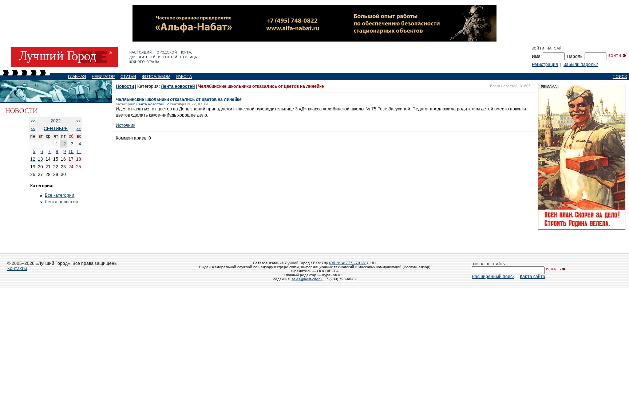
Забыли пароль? (580, 64)
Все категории (59, 195)
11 (78, 151)
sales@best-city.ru (307, 279)
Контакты (17, 268)
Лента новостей (61, 201)
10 (71, 151)
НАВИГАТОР (103, 76)
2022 (56, 121)
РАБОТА (184, 76)
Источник (125, 125)
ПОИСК (620, 76)
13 (40, 159)
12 (32, 159)
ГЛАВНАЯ (77, 76)
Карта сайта (532, 276)
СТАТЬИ (128, 76)
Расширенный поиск (493, 276)
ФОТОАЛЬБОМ (156, 76)
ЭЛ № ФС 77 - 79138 (348, 263)
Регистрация (545, 64)
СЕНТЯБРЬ (56, 128)
